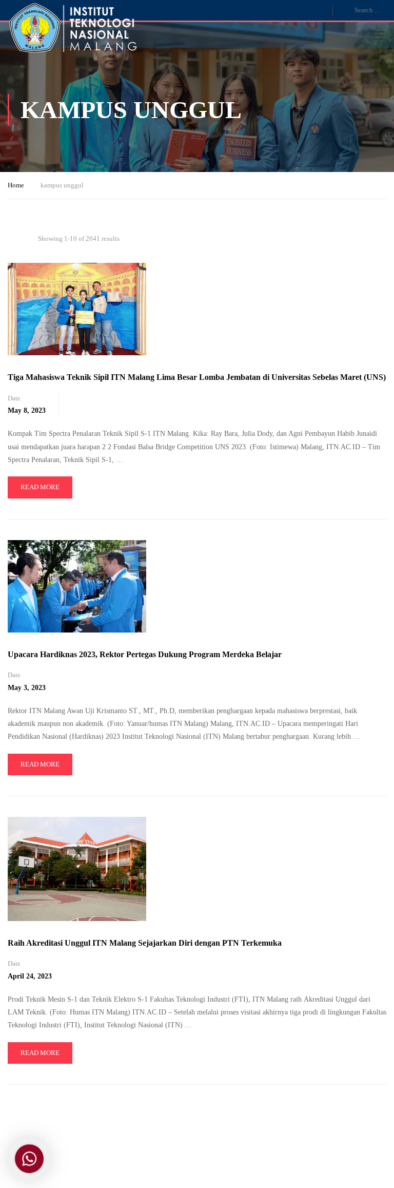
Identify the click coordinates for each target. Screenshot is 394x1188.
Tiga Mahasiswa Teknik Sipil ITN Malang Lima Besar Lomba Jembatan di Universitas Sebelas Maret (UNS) (197, 377)
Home (16, 185)
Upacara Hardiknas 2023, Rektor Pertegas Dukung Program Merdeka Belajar (145, 654)
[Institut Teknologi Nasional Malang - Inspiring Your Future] (73, 30)
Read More (41, 483)
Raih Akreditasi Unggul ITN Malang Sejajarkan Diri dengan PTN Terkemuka (145, 942)
